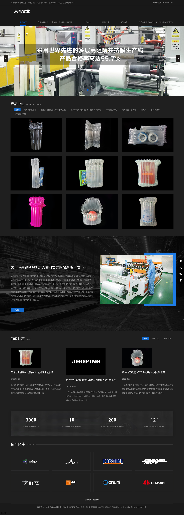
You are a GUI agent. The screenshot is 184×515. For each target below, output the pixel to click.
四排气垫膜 (155, 110)
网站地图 (3, 513)
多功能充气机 (20, 114)
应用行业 (105, 22)
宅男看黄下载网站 (129, 110)
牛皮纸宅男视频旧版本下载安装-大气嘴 (86, 110)
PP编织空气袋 (111, 110)
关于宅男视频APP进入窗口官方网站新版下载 (55, 22)
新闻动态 (123, 22)
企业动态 (155, 338)
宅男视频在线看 (30, 110)
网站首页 (23, 22)
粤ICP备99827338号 (139, 507)
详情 (17, 310)
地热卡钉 (96, 500)
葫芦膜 (143, 110)
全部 (17, 110)
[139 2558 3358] (180, 267)
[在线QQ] (180, 261)
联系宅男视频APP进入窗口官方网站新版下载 (156, 22)
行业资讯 (167, 338)
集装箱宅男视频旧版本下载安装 (53, 110)
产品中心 (87, 22)
